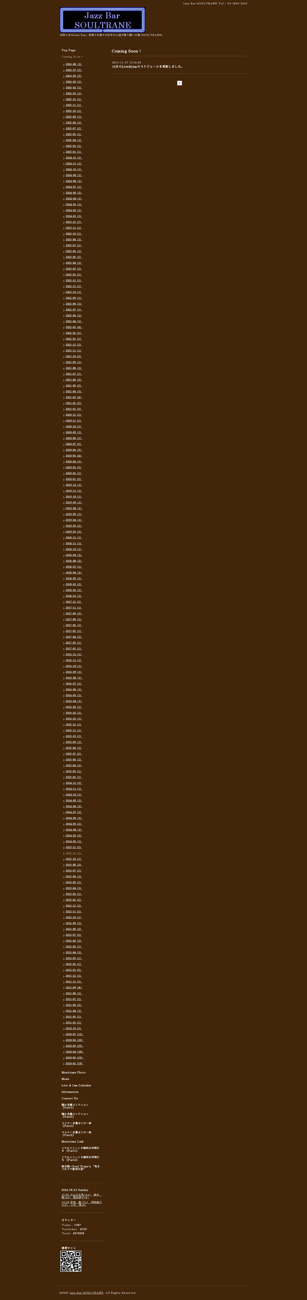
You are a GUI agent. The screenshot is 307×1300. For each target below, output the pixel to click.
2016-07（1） (74, 684)
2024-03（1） (74, 204)
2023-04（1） (74, 263)
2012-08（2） (74, 929)
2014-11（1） (74, 789)
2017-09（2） (74, 614)
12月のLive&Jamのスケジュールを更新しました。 (148, 66)
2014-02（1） (74, 841)
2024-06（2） (74, 193)
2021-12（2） (74, 345)
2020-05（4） (74, 456)
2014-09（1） (74, 801)
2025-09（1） (74, 117)
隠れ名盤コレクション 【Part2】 (75, 1115)
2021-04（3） (74, 391)
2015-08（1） (74, 748)
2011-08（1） (74, 993)
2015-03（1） (74, 771)
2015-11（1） (74, 730)
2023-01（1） (74, 275)
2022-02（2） (74, 333)
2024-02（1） (74, 210)
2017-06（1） (74, 625)
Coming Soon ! (72, 57)
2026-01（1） (74, 93)
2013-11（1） (74, 853)
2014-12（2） (74, 783)
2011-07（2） (74, 999)
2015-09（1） (74, 742)
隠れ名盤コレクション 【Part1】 (75, 1106)
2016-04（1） (74, 701)
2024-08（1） (74, 181)
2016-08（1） (74, 678)
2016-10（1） (74, 666)
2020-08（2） (74, 438)
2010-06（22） (75, 1040)
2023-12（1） (74, 222)
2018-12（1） (74, 538)
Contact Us (70, 1098)
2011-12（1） (74, 976)
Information (70, 1092)
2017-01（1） (74, 649)
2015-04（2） (74, 765)
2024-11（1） (74, 164)
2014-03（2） (74, 836)
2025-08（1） (74, 123)
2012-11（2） (74, 912)
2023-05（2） (74, 257)
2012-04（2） (74, 952)
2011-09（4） (74, 988)
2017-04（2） (74, 637)
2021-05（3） (74, 386)
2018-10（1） (74, 549)
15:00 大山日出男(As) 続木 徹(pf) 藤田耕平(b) (82, 1196)
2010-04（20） (75, 1052)
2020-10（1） (74, 427)
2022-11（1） (74, 286)
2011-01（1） (74, 1023)
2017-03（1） (74, 643)
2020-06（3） (74, 450)
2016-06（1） (74, 690)
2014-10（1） (74, 795)
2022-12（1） (74, 280)
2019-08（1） (74, 508)
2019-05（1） (74, 514)
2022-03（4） (74, 327)
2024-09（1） (74, 175)
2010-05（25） (75, 1046)
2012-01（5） (74, 970)
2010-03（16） (75, 1058)
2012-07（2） (74, 935)
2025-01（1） (74, 152)
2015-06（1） (74, 760)
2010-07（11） (75, 1034)
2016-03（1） (74, 707)
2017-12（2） (74, 602)
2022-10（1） (74, 292)
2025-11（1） (74, 105)
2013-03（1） (74, 894)
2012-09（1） (74, 923)
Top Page (69, 50)
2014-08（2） (74, 806)
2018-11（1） (74, 543)
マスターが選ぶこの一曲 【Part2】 (76, 1133)
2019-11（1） (74, 491)
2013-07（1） (74, 871)
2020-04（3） (74, 462)
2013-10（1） (74, 859)
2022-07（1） (74, 310)
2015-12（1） (74, 725)
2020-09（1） (74, 432)
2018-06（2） (74, 573)
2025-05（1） (74, 134)
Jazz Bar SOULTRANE (86, 1293)
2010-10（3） (74, 1028)
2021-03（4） (74, 397)
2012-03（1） (74, 958)
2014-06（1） (74, 818)
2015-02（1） (74, 777)
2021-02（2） (74, 403)
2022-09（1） (74, 298)
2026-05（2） (74, 76)
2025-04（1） (74, 140)
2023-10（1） (74, 234)
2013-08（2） (74, 865)
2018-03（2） (74, 584)
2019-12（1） (74, 485)
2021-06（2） (74, 380)
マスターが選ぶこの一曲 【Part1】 (76, 1124)
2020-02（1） (74, 473)
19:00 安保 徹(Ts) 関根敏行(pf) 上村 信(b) (82, 1203)
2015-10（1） (74, 736)
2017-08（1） (74, 619)
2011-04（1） (74, 1011)
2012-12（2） (74, 906)
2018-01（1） (74, 596)
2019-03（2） (74, 526)
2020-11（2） (74, 421)
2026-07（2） (74, 70)
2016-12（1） (74, 654)
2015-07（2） (74, 754)
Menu (65, 1079)
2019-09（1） (74, 503)
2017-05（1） (74, 631)
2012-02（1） (74, 964)
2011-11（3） (74, 982)
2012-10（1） (74, 917)
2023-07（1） (74, 245)
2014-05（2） (74, 824)
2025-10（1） (74, 111)
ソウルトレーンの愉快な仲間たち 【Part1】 (81, 1149)
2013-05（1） (74, 882)
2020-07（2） (74, 444)
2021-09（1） (74, 362)
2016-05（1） (74, 695)
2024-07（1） (74, 187)
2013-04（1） (74, 888)
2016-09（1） (74, 672)
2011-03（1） (74, 1017)
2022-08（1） (74, 304)
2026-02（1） (74, 88)
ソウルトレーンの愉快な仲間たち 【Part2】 (81, 1158)
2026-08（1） (74, 64)
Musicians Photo (74, 1072)
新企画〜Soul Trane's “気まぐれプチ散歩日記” (81, 1167)
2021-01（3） (74, 409)
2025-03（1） (74, 146)
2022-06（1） (74, 316)
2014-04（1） (74, 830)
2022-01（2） (74, 339)
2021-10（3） (74, 356)
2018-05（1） (74, 578)
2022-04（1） (74, 321)
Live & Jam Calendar (76, 1085)
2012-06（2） (74, 941)
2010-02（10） (75, 1063)
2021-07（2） (74, 374)
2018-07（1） (74, 567)
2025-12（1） (74, 99)
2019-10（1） (74, 497)
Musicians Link (73, 1141)
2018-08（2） (74, 561)
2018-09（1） (74, 555)
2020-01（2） (74, 479)
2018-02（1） (74, 590)
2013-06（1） (74, 877)
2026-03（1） (74, 82)
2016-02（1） (74, 713)
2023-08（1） (74, 240)
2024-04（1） (74, 199)
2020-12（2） (74, 415)
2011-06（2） (74, 1005)
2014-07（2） (74, 812)
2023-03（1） (74, 269)
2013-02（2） (74, 900)
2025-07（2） (74, 129)
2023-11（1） (74, 228)
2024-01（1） (74, 216)
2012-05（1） (74, 947)
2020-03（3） (74, 467)
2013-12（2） (74, 847)
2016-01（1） (74, 719)
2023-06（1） (74, 251)
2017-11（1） (74, 608)
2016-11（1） (74, 660)
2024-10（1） (74, 169)
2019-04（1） (74, 520)
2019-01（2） (74, 532)
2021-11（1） (74, 351)
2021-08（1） (74, 368)
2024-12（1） (74, 158)
